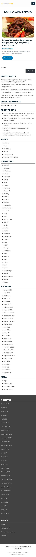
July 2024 (7, 361)
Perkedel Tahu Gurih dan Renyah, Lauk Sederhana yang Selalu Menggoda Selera (17, 96)
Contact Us (7, 149)
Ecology (6, 202)
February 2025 (8, 341)
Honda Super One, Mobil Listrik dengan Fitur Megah (17, 90)
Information (7, 236)
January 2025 (8, 344)
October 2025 (8, 319)
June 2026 (7, 296)
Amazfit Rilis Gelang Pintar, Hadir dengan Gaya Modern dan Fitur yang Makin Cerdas (16, 81)
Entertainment (8, 208)
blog (5, 182)
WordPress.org (8, 389)
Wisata (6, 282)
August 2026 (8, 290)
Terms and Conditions (11, 157)
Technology (7, 271)
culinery (6, 197)
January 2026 (8, 310)
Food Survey (8, 219)
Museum (6, 256)
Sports (6, 268)
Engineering (7, 205)
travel (6, 274)
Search (3, 68)
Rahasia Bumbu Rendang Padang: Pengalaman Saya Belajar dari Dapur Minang (17, 42)
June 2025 (7, 330)
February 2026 (8, 307)
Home (6, 152)
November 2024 (9, 350)
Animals (6, 165)
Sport (5, 265)
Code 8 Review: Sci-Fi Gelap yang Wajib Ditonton (17, 92)
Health (6, 225)
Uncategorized (8, 276)
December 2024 (9, 347)
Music (5, 259)
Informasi (7, 234)
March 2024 (8, 373)
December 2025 (9, 313)
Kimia (5, 242)
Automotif (7, 168)
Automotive (7, 171)
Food (5, 217)
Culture (6, 199)
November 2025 (9, 316)
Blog (5, 146)
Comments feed (9, 386)
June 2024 (7, 364)
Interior (6, 239)
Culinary (6, 194)
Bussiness (7, 188)
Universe (6, 279)
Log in (5, 381)
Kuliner (6, 245)
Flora (5, 214)
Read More (7, 58)
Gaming (6, 222)
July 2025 (7, 327)
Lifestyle (6, 248)
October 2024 (8, 353)
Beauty (6, 174)
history (6, 231)
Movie (6, 254)
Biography (7, 177)
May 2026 (7, 299)
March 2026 (7, 304)
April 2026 (7, 301)
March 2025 (7, 338)
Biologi (6, 179)
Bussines (6, 185)
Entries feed (8, 384)
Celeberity (7, 191)
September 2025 (9, 321)
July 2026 (7, 293)
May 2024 (7, 367)
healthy (6, 228)
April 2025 (7, 336)
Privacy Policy (8, 154)
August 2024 (8, 358)
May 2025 (7, 333)
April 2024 (7, 370)
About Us (7, 143)
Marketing (7, 251)
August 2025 (8, 324)
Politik (6, 262)
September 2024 (9, 356)
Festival (6, 211)
